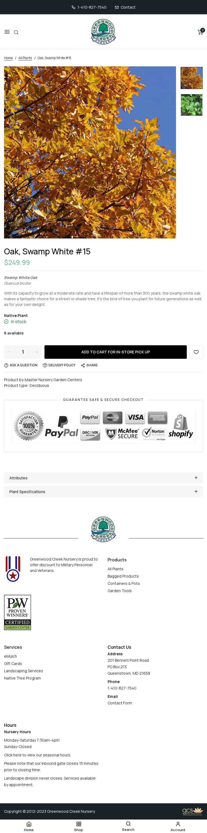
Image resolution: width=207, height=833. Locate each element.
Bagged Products (123, 576)
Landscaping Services (23, 670)
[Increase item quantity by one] (37, 351)
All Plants (115, 568)
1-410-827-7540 (92, 7)
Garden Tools (120, 590)
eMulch (10, 656)
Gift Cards (13, 663)
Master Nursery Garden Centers (53, 379)
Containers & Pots (124, 583)
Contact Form (120, 702)
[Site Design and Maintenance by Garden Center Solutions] (192, 811)
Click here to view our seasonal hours (37, 754)
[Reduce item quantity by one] (9, 351)
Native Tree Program (22, 678)
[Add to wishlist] (196, 352)
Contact (128, 7)
